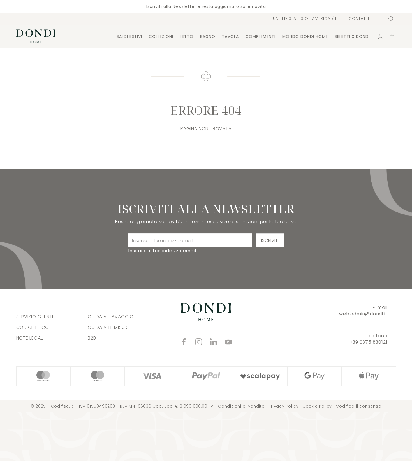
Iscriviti (270, 240)
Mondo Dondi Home (305, 36)
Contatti (359, 18)
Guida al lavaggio (111, 316)
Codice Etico (32, 327)
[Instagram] (198, 341)
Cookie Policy (317, 406)
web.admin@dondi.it (363, 314)
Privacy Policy (283, 406)
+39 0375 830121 (369, 342)
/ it (306, 18)
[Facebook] (183, 341)
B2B (92, 338)
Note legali (30, 338)
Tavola (230, 36)
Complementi (261, 36)
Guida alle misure (109, 327)
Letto (186, 36)
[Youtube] (228, 341)
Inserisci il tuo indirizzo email (162, 250)
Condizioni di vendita (241, 406)
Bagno (207, 36)
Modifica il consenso (358, 406)
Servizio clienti (35, 316)
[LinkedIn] (213, 341)
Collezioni (161, 36)
